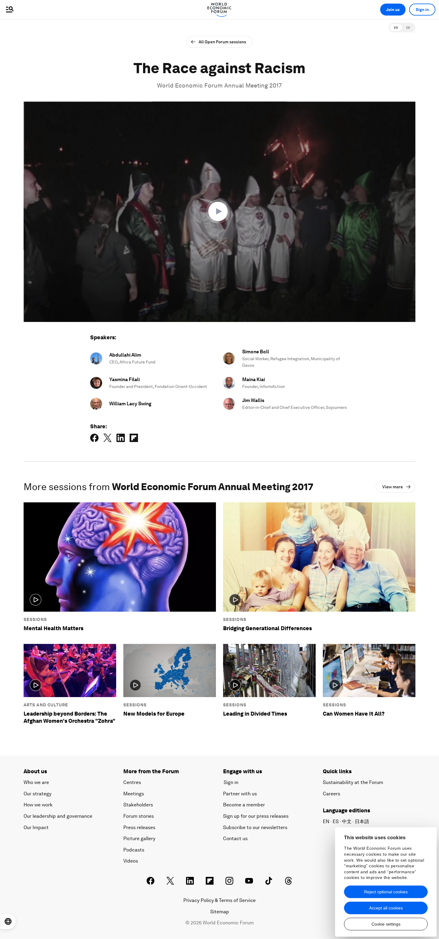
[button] (219, 211)
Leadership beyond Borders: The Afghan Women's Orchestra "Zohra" (69, 717)
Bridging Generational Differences (267, 628)
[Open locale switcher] (8, 921)
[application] (219, 212)
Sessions (35, 619)
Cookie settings (386, 924)
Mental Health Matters (53, 628)
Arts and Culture (46, 704)
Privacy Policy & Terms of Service (219, 900)
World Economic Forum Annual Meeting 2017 (219, 85)
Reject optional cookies (386, 891)
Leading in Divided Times (255, 714)
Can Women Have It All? (354, 714)
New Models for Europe (154, 714)
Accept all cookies (386, 908)
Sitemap (219, 912)
